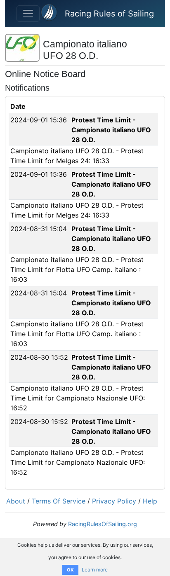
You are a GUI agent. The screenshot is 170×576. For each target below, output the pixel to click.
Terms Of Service (58, 501)
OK (70, 570)
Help (150, 501)
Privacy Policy (114, 501)
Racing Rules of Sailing (109, 14)
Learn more (95, 570)
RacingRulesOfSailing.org (102, 523)
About (15, 501)
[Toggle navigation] (28, 13)
